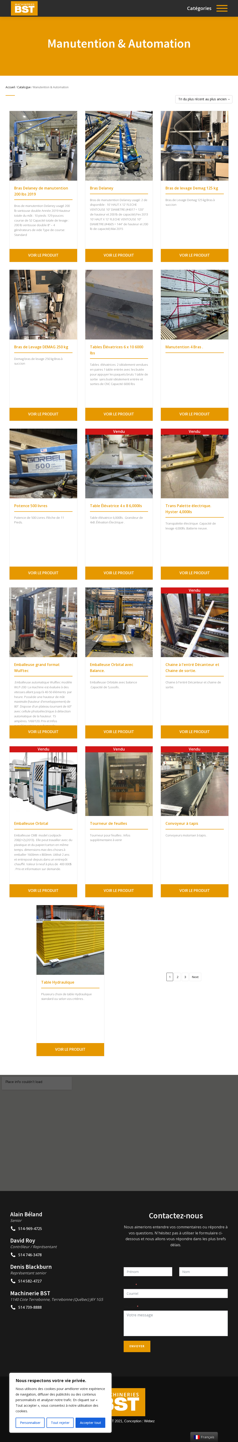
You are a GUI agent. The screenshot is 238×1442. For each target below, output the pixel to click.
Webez (149, 1421)
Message (130, 1307)
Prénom (129, 1263)
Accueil (10, 87)
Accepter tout (90, 1422)
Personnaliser (30, 1422)
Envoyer (137, 1346)
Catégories (199, 8)
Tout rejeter (60, 1422)
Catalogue (24, 87)
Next (195, 977)
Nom (182, 1263)
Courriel (129, 1285)
